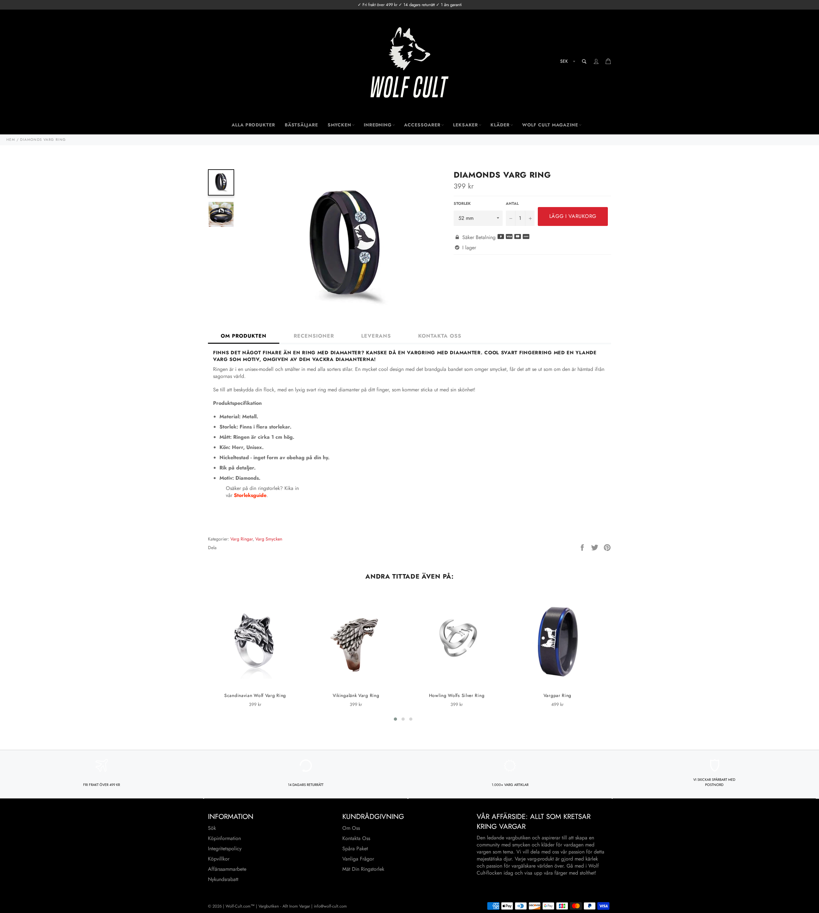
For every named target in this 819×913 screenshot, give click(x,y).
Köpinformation (224, 838)
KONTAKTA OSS (439, 336)
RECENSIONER (314, 336)
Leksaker (465, 125)
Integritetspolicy (225, 848)
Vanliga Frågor (358, 858)
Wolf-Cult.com (238, 906)
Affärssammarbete (227, 869)
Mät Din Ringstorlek (363, 869)
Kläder (499, 125)
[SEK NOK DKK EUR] (567, 62)
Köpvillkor (218, 858)
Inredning (378, 125)
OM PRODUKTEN (243, 336)
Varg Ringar (241, 539)
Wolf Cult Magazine (550, 125)
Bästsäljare (301, 125)
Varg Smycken (268, 539)
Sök (212, 828)
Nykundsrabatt (223, 879)
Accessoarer (422, 125)
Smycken (339, 125)
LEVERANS (376, 336)
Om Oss (351, 828)
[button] (395, 719)
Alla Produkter (253, 125)
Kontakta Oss (356, 838)
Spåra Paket (355, 848)
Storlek (462, 203)
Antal (512, 203)
